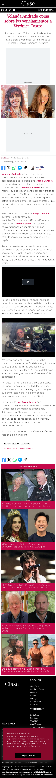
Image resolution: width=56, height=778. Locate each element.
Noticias (5, 158)
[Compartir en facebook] (3, 167)
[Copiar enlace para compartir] (25, 167)
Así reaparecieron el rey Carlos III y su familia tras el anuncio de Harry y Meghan (26, 505)
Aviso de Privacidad (31, 746)
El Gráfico (34, 715)
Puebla (33, 695)
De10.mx (34, 718)
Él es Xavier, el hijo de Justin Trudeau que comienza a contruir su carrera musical (26, 586)
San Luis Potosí (37, 689)
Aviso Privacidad (30, 762)
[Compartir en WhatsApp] (14, 167)
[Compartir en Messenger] (20, 167)
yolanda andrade (26, 448)
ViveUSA (34, 721)
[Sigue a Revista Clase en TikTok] (7, 10)
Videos (18, 762)
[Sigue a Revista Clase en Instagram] (10, 10)
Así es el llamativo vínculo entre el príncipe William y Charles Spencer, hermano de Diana (26, 628)
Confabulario (36, 724)
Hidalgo (33, 698)
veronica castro (10, 448)
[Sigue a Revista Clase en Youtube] (14, 10)
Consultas (43, 762)
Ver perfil (39, 170)
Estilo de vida (7, 762)
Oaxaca (33, 692)
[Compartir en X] (9, 167)
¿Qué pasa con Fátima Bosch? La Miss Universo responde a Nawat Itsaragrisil (23, 545)
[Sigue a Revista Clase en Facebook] (3, 10)
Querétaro (34, 686)
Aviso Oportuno (37, 727)
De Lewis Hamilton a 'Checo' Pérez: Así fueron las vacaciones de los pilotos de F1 (25, 670)
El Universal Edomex (35, 703)
